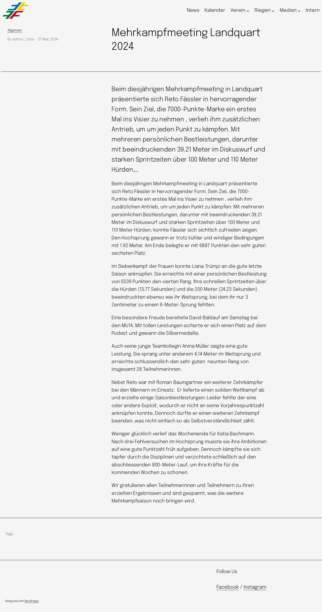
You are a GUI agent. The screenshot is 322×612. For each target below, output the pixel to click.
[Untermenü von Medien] (299, 10)
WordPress (32, 601)
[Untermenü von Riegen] (272, 10)
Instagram (255, 587)
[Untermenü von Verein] (247, 10)
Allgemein (14, 30)
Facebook (227, 587)
